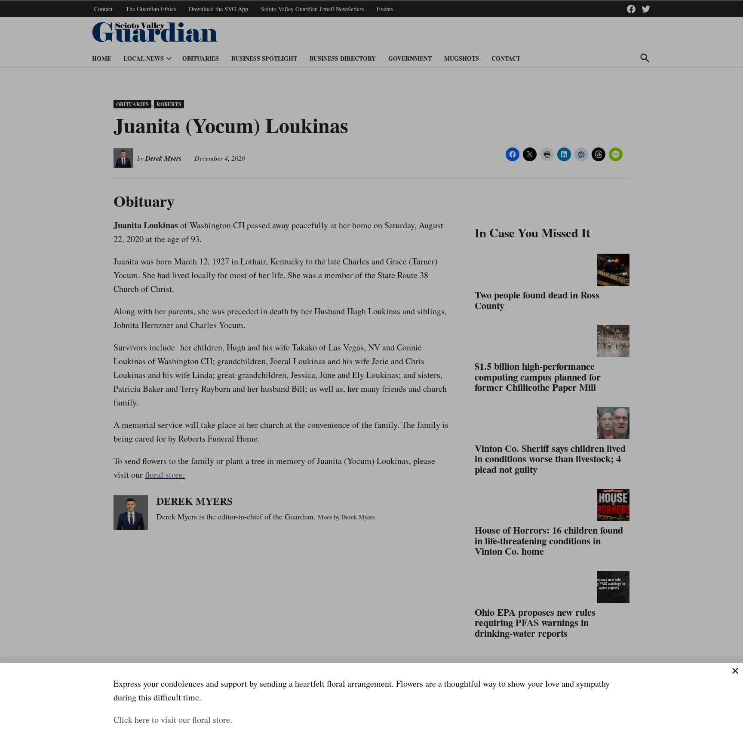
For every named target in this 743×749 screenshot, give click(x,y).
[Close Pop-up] (735, 670)
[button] (371, 374)
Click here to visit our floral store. (173, 719)
